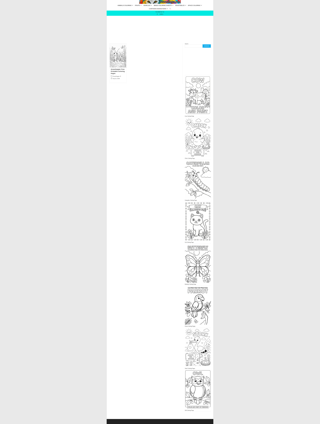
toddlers (161, 14)
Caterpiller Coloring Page (191, 200)
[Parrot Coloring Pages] (198, 305)
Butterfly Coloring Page (190, 284)
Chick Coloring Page (190, 158)
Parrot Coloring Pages (190, 326)
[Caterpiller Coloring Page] (198, 179)
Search (186, 43)
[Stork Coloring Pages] (198, 347)
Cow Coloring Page (189, 116)
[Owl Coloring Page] (198, 389)
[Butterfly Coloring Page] (198, 263)
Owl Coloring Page (189, 410)
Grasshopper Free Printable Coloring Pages (118, 71)
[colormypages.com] (157, 14)
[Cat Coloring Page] (198, 221)
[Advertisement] (157, 27)
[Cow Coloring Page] (198, 95)
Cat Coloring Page (189, 242)
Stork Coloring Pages (190, 368)
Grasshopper (116, 76)
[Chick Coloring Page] (198, 137)
